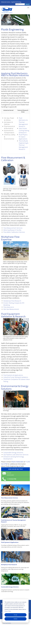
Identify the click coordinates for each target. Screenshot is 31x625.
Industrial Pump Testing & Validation (15, 377)
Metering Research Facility (12, 230)
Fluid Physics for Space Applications (23, 137)
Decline (15, 618)
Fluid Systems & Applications (13, 375)
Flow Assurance (8, 307)
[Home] (7, 10)
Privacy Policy (8, 611)
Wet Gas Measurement (11, 309)
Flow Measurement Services (13, 228)
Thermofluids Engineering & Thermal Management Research (23, 145)
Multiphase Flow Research (12, 301)
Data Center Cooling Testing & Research (24, 130)
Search (27, 4)
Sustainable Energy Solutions (13, 453)
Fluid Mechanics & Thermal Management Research (23, 122)
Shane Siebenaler (17, 462)
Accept (15, 614)
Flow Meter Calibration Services (14, 232)
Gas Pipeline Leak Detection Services (15, 455)
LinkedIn (2, 604)
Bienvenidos (7, 623)
